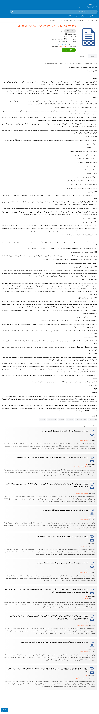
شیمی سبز (69, 419)
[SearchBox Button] (12, 12)
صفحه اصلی (93, 16)
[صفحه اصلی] (96, 20)
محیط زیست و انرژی (82, 678)
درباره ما (76, 16)
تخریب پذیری (92, 419)
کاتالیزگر (42, 419)
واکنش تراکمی (51, 419)
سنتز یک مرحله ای (80, 419)
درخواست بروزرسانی (57, 39)
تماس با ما (68, 16)
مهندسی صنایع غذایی (82, 493)
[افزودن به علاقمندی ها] (61, 31)
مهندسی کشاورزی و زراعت (80, 467)
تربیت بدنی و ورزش (82, 625)
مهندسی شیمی (62, 44)
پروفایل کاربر (84, 16)
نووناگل (61, 419)
